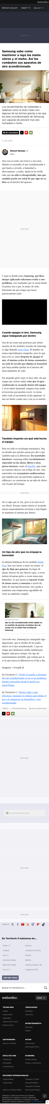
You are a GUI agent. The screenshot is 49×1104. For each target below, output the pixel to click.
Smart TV (25, 8)
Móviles (28, 946)
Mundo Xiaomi (8, 1025)
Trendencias (7, 1059)
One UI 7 (6, 969)
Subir (39, 998)
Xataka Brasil (7, 1083)
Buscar (45, 987)
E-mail (31, 132)
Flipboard (26, 132)
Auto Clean (23, 349)
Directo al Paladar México (12, 1090)
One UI (5, 955)
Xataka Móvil (7, 1014)
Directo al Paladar (9, 1043)
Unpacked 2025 (31, 969)
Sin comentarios (11, 133)
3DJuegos (29, 1011)
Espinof (28, 1031)
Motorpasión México (32, 1090)
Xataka (5, 1011)
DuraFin (31, 466)
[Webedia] (43, 2)
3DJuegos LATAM (32, 1079)
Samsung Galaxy (9, 960)
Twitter (22, 132)
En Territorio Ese (11, 620)
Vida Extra (29, 1014)
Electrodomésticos (19, 708)
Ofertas (28, 955)
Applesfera (7, 1018)
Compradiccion (8, 1066)
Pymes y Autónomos (33, 1063)
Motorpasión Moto (32, 1047)
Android (6, 950)
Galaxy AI (39, 8)
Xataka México (8, 1079)
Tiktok (43, 924)
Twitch (33, 924)
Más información (37, 1101)
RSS (28, 924)
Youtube (23, 924)
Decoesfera (7, 1063)
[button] (19, 150)
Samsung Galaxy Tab (33, 965)
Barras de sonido (9, 965)
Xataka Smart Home (10, 1022)
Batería (28, 960)
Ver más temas (10, 978)
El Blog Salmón (31, 1059)
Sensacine (29, 1027)
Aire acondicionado (38, 708)
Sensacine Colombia (32, 1086)
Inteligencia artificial (33, 950)
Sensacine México (31, 1083)
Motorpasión (30, 1043)
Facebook (18, 924)
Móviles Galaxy (10, 8)
